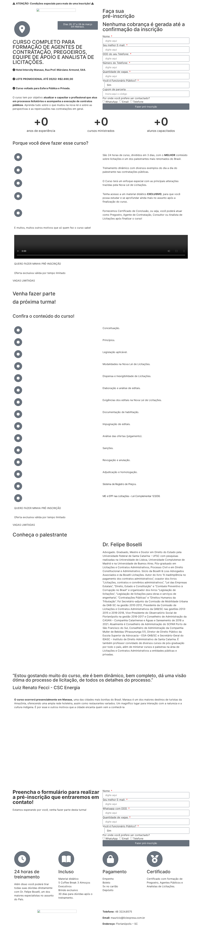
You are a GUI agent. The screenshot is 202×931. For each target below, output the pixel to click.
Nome (106, 36)
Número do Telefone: (115, 63)
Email (125, 101)
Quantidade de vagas (116, 71)
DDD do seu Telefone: (116, 54)
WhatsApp (111, 101)
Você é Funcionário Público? (120, 80)
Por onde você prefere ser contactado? (126, 98)
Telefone (138, 101)
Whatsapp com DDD (115, 808)
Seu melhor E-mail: (114, 45)
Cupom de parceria (114, 89)
